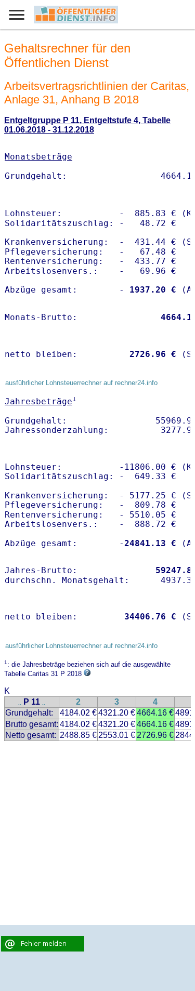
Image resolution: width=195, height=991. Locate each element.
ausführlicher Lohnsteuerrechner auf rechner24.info (81, 383)
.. (19, 703)
